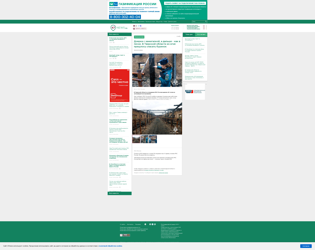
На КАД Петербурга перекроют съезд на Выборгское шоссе (115, 65)
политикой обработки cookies (110, 246)
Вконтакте (150, 224)
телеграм (138, 26)
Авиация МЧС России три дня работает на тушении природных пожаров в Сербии (119, 106)
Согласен (306, 246)
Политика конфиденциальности (130, 227)
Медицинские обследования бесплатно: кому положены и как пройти (194, 78)
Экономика (141, 21)
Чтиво (165, 21)
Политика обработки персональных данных (134, 229)
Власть (134, 21)
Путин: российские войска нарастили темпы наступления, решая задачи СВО (118, 184)
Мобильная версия (134, 26)
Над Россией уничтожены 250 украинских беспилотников (119, 150)
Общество (159, 21)
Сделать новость (140, 28)
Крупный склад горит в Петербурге (192, 39)
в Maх (162, 170)
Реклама (138, 224)
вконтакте (136, 26)
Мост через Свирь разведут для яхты (118, 114)
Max (155, 224)
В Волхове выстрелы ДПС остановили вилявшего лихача (194, 44)
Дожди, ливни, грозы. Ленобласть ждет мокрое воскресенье (193, 57)
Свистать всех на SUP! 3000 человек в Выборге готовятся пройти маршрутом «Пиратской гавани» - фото (195, 64)
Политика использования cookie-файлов (133, 230)
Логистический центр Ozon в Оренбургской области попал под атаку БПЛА (119, 49)
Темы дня (188, 34)
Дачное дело (172, 21)
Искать (206, 21)
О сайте (122, 224)
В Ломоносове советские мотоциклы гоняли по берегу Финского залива (118, 175)
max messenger (140, 26)
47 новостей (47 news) (168, 224)
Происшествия (150, 21)
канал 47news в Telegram (152, 170)
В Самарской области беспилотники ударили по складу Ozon (193, 71)
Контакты (130, 224)
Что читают (201, 34)
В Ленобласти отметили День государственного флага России (194, 50)
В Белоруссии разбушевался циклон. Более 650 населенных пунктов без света (118, 131)
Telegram (152, 224)
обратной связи (163, 172)
